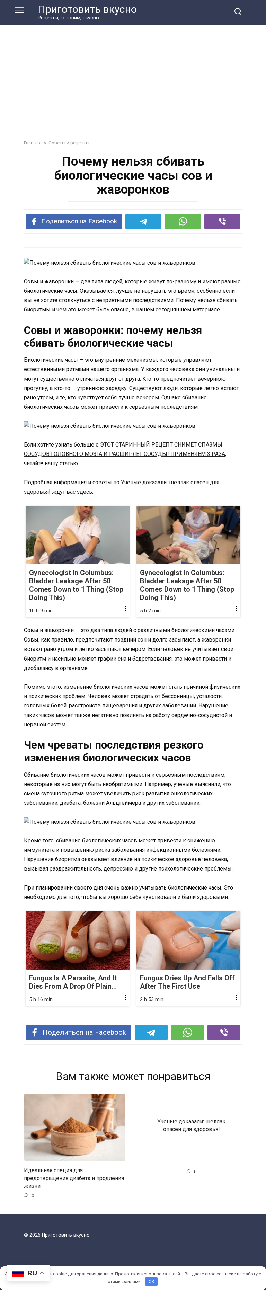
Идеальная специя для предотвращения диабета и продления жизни (74, 1178)
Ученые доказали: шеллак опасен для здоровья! (191, 1125)
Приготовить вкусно (87, 9)
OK (151, 1281)
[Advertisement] (133, 87)
